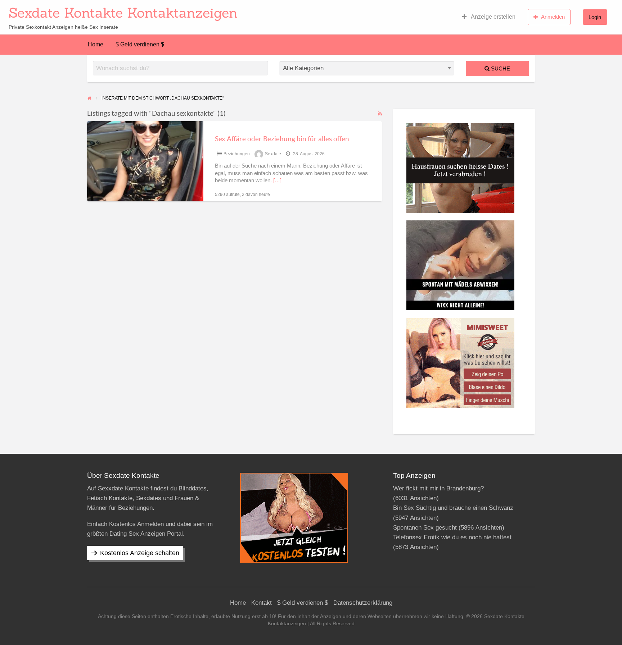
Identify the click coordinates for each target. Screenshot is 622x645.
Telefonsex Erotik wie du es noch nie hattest (452, 537)
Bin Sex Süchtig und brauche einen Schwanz (453, 507)
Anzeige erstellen (492, 17)
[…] (277, 180)
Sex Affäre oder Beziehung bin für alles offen (282, 138)
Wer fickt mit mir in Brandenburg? (438, 488)
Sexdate (273, 153)
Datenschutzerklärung (362, 602)
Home (95, 44)
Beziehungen (237, 153)
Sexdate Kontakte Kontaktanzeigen (123, 12)
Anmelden (553, 17)
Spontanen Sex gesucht (425, 527)
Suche (500, 68)
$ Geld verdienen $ (140, 44)
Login (595, 17)
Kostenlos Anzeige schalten (139, 553)
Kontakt (261, 602)
